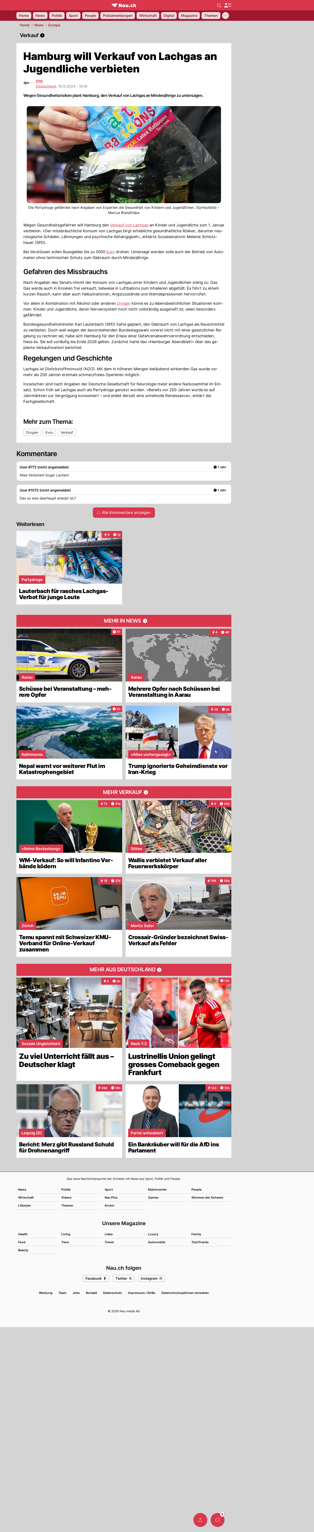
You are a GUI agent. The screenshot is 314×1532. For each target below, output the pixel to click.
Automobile (156, 1242)
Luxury (153, 1234)
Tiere (65, 1242)
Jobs (76, 1293)
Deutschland (46, 86)
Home (25, 25)
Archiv (109, 1205)
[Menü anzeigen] (227, 5)
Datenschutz (112, 1293)
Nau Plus (111, 1197)
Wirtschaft (26, 1197)
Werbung (45, 1293)
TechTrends (200, 1242)
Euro (110, 252)
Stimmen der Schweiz (207, 1197)
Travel (109, 1242)
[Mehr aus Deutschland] (123, 970)
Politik (66, 1189)
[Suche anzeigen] (219, 5)
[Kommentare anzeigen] (217, 1520)
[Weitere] (225, 15)
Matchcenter (157, 1189)
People (196, 1189)
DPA (39, 81)
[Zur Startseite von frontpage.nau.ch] (124, 5)
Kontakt (91, 1293)
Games (153, 1197)
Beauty (23, 1250)
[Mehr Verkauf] (123, 792)
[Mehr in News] (123, 621)
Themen (67, 1205)
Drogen (124, 303)
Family (196, 1234)
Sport (109, 1189)
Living (65, 1234)
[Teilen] (200, 1520)
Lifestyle (24, 1205)
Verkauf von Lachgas (129, 225)
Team (62, 1293)
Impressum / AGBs (141, 1293)
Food (21, 1242)
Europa (54, 25)
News (39, 25)
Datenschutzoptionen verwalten (185, 1293)
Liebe (109, 1234)
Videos (66, 1197)
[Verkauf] (123, 35)
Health (23, 1234)
